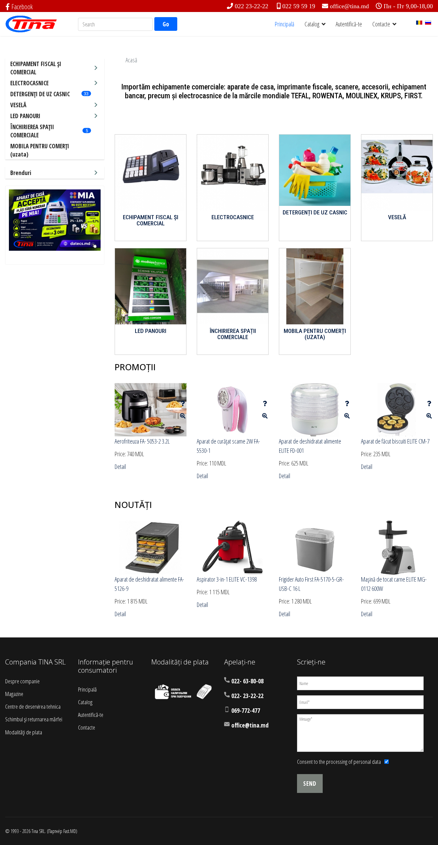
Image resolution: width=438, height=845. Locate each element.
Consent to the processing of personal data (339, 762)
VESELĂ (18, 105)
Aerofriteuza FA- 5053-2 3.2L (142, 441)
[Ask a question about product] (183, 403)
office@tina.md (349, 6)
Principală (284, 24)
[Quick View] (183, 415)
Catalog (312, 24)
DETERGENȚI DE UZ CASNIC (40, 94)
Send (310, 783)
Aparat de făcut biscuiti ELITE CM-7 (395, 441)
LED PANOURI (25, 116)
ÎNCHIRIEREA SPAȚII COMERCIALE (32, 131)
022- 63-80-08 (247, 681)
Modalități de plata (23, 732)
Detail (120, 466)
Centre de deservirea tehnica (33, 706)
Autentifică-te (349, 24)
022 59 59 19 (298, 6)
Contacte (381, 24)
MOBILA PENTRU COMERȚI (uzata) (315, 334)
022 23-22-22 (251, 6)
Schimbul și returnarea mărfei (33, 719)
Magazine (14, 694)
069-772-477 (245, 710)
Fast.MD (69, 831)
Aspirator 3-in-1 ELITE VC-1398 (227, 579)
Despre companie (22, 681)
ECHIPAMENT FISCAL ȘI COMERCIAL (35, 68)
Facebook (22, 6)
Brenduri (20, 173)
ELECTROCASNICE (29, 83)
